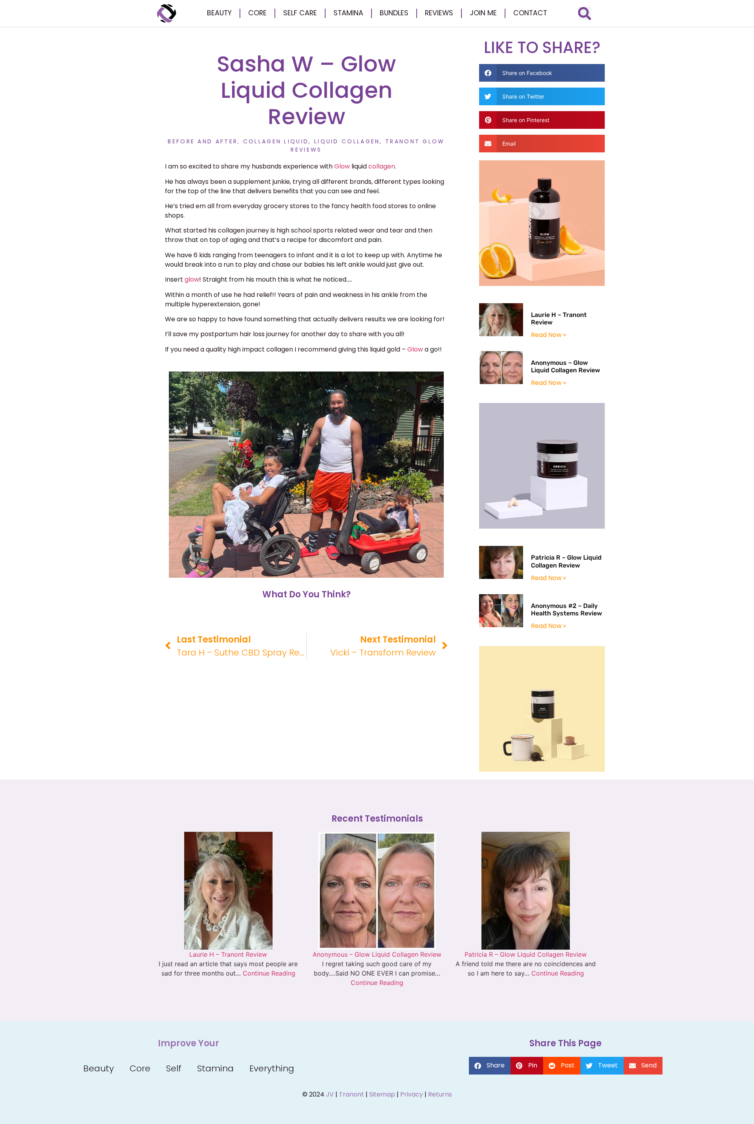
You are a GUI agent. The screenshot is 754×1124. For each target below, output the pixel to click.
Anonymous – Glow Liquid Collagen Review (565, 366)
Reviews (439, 13)
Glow (342, 166)
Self (173, 1068)
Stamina (348, 13)
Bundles (394, 13)
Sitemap (382, 1094)
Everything (271, 1068)
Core (257, 13)
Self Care (300, 13)
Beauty (219, 13)
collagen (381, 166)
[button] (584, 13)
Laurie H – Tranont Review (228, 954)
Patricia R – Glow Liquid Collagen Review (566, 561)
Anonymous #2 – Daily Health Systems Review (566, 609)
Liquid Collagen (347, 141)
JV (330, 1094)
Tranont (351, 1094)
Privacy (411, 1094)
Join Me (483, 13)
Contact (530, 13)
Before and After (203, 141)
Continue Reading (269, 973)
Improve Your (188, 1044)
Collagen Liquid (276, 141)
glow (192, 279)
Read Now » (548, 334)
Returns (440, 1094)
